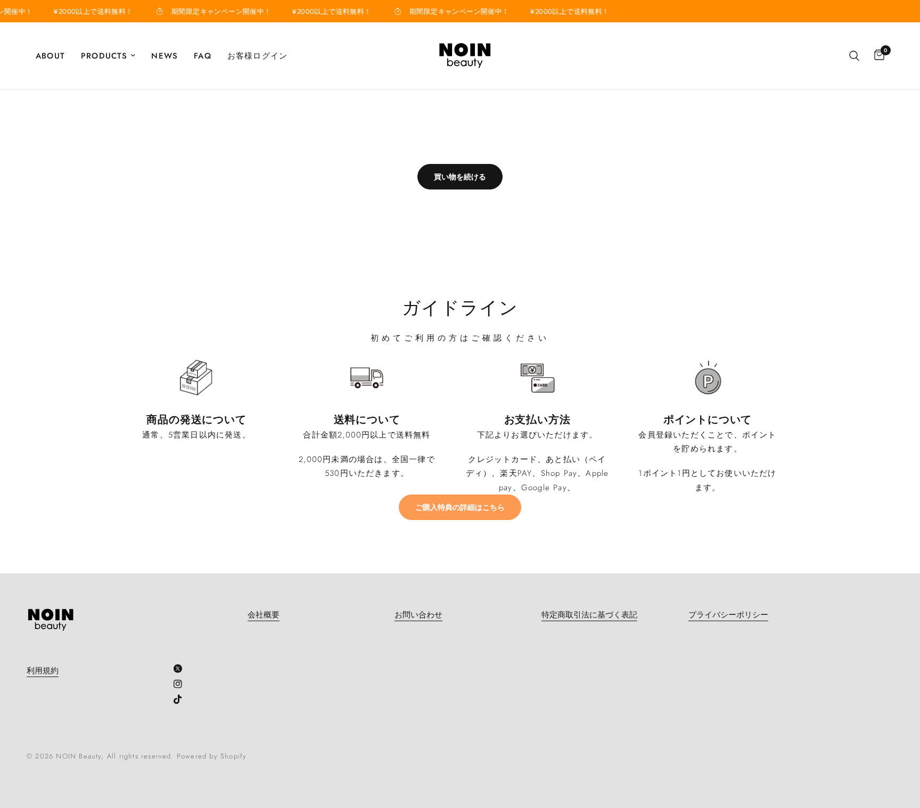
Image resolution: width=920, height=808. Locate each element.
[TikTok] (182, 699)
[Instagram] (182, 684)
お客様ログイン (257, 56)
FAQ (202, 56)
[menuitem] (54, 56)
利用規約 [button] (43, 670)
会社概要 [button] (264, 615)
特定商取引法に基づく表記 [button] (589, 615)
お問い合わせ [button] (418, 615)
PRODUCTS (104, 56)
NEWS (164, 56)
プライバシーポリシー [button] (728, 615)
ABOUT (50, 56)
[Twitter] (182, 668)
